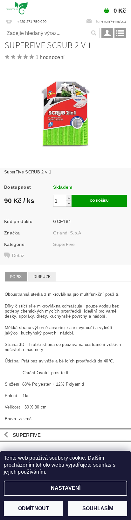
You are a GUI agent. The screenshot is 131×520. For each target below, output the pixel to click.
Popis (16, 276)
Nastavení (65, 488)
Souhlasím (97, 508)
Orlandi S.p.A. (67, 232)
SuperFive (64, 244)
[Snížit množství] (69, 203)
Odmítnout (33, 508)
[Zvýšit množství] (69, 198)
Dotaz (18, 255)
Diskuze (42, 276)
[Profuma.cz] (17, 8)
